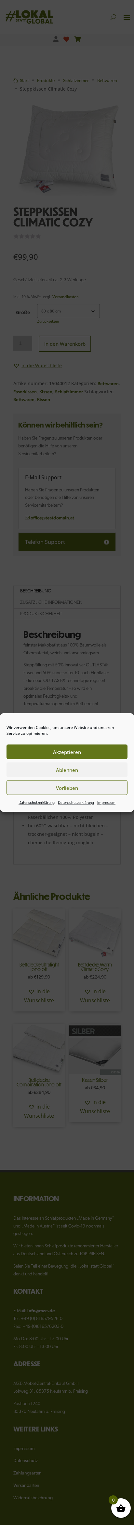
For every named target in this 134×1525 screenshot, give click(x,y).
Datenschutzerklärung (37, 803)
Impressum (106, 803)
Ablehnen (67, 769)
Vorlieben (67, 787)
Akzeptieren (67, 751)
